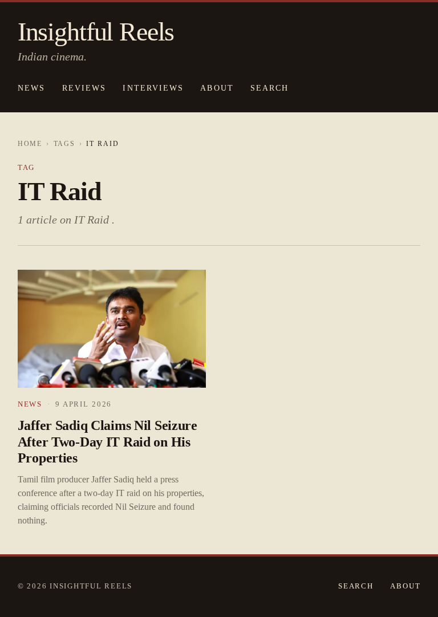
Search (356, 586)
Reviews (84, 87)
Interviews (153, 87)
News (31, 87)
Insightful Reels (96, 32)
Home (30, 144)
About (216, 87)
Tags (64, 144)
